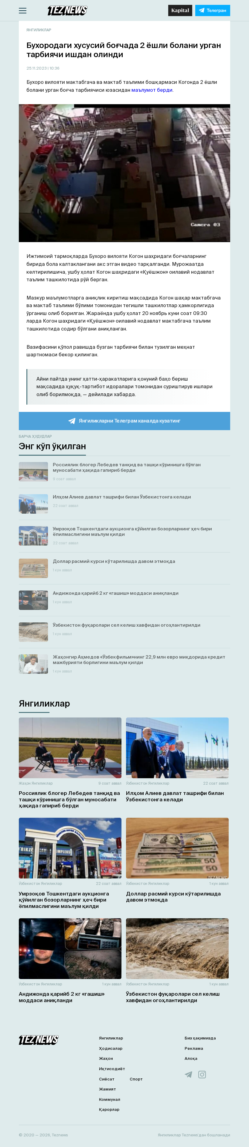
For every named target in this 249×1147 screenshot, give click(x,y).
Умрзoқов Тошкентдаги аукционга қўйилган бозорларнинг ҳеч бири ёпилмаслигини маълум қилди (64, 900)
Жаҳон (25, 783)
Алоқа (191, 1058)
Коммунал (109, 1099)
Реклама (194, 1048)
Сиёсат (106, 1079)
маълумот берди (151, 90)
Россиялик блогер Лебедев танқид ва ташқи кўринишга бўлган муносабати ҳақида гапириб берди (69, 799)
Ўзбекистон (136, 783)
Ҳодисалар (110, 1048)
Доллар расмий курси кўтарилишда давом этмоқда (173, 896)
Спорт (136, 1079)
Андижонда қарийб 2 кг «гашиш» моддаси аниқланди (61, 997)
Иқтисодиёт (112, 1069)
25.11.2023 (37, 68)
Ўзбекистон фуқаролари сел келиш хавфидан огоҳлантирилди (173, 997)
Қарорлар (109, 1109)
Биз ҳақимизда (200, 1038)
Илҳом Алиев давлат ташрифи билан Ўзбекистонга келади (175, 796)
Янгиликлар (38, 30)
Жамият (107, 1089)
